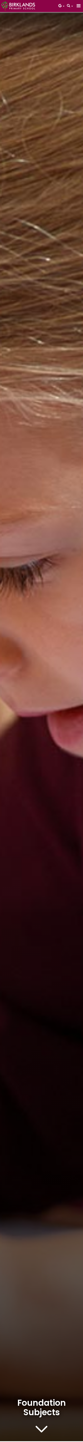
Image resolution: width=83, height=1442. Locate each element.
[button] (61, 6)
